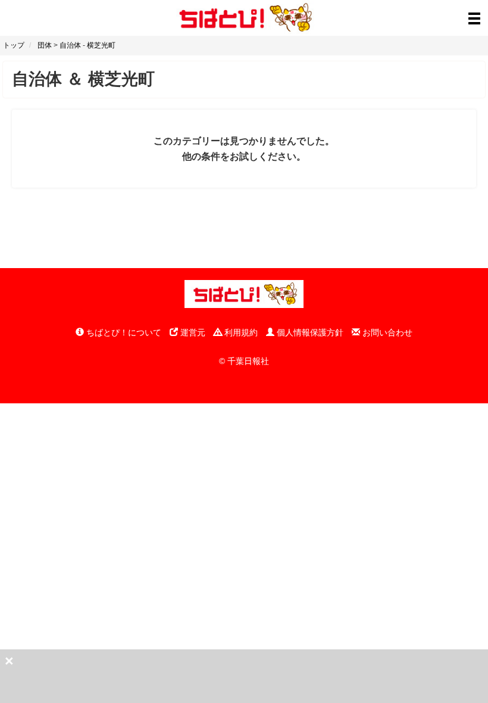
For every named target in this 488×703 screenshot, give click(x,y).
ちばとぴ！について (122, 332)
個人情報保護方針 (308, 332)
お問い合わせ (386, 332)
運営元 (191, 332)
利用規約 (240, 332)
